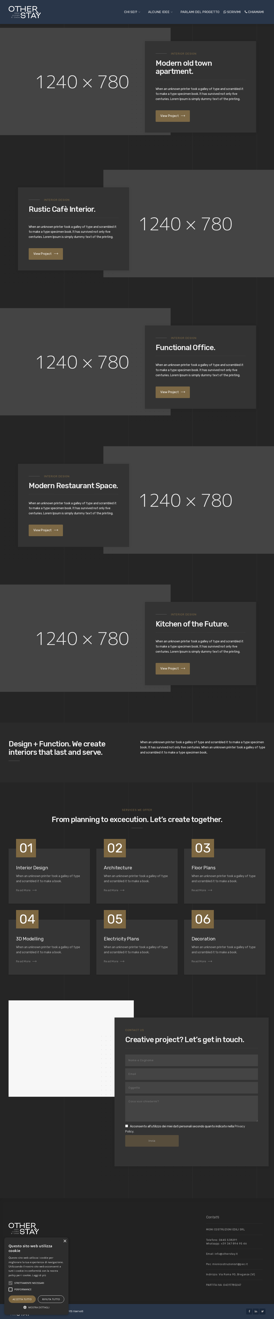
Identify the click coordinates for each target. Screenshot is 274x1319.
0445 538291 (228, 1239)
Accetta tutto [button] (22, 1299)
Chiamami (255, 12)
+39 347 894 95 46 (234, 1243)
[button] (10, 1283)
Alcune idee (159, 12)
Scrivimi (233, 12)
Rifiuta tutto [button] (51, 1299)
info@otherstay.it (226, 1253)
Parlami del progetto (199, 12)
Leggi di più (39, 1275)
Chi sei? (130, 12)
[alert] (36, 1276)
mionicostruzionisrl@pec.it (230, 1264)
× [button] (64, 1241)
